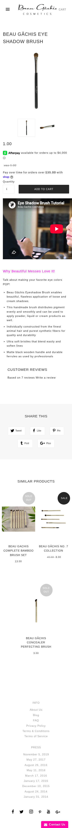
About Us (36, 709)
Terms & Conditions (36, 730)
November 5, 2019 (36, 754)
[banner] (37, 9)
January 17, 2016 (36, 780)
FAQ (36, 720)
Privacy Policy (36, 725)
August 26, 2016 (36, 765)
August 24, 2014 (36, 791)
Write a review (46, 377)
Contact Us (56, 824)
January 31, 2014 (36, 796)
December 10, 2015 (36, 786)
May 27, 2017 (36, 759)
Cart (62, 9)
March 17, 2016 (36, 775)
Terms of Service (36, 736)
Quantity (8, 181)
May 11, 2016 (36, 770)
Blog (36, 715)
